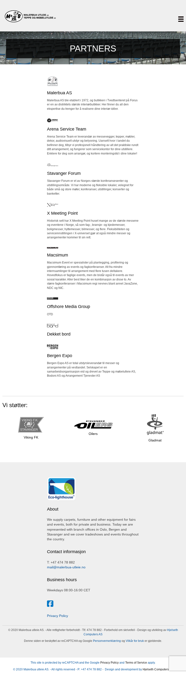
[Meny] (181, 19)
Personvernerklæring (106, 641)
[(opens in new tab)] (52, 81)
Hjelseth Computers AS (158, 669)
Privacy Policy (57, 616)
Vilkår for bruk (134, 641)
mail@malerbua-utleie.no (66, 567)
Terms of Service (136, 662)
